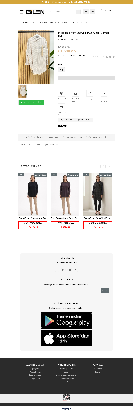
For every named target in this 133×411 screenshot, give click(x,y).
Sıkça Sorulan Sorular (66, 379)
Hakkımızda (97, 369)
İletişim (97, 372)
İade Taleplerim (35, 375)
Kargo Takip (35, 379)
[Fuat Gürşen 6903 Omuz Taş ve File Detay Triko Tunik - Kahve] (65, 194)
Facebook (103, 57)
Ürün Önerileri (94, 137)
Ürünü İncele (39, 203)
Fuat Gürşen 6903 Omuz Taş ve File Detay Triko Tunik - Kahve (65, 218)
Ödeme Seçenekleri (72, 137)
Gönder (105, 291)
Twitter (107, 57)
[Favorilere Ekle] (33, 203)
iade (107, 137)
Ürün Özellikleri (34, 137)
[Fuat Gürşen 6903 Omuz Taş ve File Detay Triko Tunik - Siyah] (32, 194)
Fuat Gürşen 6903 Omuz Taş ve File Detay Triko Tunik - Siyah (32, 218)
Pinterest (110, 57)
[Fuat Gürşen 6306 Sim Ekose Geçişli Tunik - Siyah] (97, 194)
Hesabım (35, 382)
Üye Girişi (86, 11)
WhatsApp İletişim (66, 369)
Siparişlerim (35, 369)
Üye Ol (93, 11)
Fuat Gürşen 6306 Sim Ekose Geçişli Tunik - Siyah (97, 218)
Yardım (66, 372)
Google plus (114, 57)
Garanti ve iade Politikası (66, 382)
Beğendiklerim (35, 372)
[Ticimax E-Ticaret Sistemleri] (66, 409)
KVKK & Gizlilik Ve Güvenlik (66, 375)
